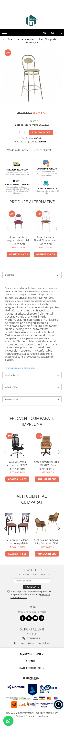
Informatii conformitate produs (20, 367)
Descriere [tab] (9, 274)
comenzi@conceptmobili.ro (34, 643)
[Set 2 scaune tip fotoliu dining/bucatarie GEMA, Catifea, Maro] (47, 523)
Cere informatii (44, 150)
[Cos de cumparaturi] (52, 32)
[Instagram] (41, 618)
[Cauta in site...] (60, 32)
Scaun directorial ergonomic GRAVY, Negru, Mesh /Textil (17, 463)
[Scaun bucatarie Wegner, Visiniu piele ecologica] (18, 222)
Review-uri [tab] (11, 399)
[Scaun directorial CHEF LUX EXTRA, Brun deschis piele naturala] (47, 445)
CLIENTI (31, 661)
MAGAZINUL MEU (31, 654)
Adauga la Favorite (19, 150)
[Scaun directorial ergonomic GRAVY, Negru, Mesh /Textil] (17, 445)
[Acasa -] (32, 21)
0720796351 (34, 638)
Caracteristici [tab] (11, 375)
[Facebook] (23, 618)
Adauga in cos (41, 132)
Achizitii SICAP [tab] (12, 387)
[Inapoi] (2, 40)
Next (59, 82)
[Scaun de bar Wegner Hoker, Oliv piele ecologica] (32, 78)
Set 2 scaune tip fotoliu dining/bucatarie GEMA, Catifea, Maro (47, 541)
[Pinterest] (29, 618)
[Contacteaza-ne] (44, 32)
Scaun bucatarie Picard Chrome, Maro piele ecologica (45, 239)
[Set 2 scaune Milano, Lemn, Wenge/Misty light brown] (17, 523)
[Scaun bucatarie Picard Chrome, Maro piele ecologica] (45, 222)
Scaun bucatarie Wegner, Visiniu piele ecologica (18, 239)
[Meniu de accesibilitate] (58, 704)
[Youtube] (35, 618)
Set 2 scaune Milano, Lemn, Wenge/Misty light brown (17, 541)
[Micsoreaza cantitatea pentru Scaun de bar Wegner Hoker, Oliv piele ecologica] (14, 132)
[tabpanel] (32, 78)
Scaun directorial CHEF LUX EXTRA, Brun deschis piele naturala (46, 463)
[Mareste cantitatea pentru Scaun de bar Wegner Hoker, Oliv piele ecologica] (24, 132)
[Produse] (4, 33)
